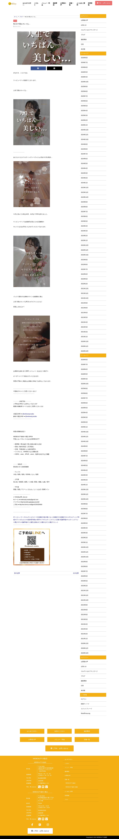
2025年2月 (84, 120)
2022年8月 (84, 264)
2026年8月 (84, 57)
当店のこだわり (59, 731)
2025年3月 (84, 115)
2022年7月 (84, 269)
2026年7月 (84, 62)
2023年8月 (84, 207)
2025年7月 (84, 96)
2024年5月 (84, 163)
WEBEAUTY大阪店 (40, 759)
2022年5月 (84, 279)
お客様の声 (63, 4)
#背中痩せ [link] (33, 519)
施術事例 (55, 4)
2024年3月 (84, 173)
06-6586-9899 (42, 778)
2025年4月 (84, 110)
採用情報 (90, 4)
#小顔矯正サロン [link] (63, 517)
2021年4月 (84, 322)
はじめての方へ (27, 4)
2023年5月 (84, 221)
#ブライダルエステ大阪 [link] (22, 519)
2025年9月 (84, 86)
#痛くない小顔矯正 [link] (52, 517)
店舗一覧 (71, 4)
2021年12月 (84, 288)
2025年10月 (84, 81)
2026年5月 (84, 72)
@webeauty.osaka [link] (28, 414)
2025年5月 (84, 106)
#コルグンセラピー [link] (30, 517)
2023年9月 (84, 202)
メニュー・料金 (46, 4)
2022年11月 (84, 250)
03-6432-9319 (42, 810)
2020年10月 (84, 351)
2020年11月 (84, 346)
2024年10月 (84, 139)
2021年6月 (84, 312)
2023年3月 (84, 231)
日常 (82, 44)
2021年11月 (84, 293)
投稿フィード (85, 704)
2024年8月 (84, 149)
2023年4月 (84, 226)
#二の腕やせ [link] (42, 522)
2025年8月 (84, 91)
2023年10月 (84, 197)
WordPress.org (85, 713)
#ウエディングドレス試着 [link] (51, 519)
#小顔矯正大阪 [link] (41, 517)
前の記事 (17, 573)
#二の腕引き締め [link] (32, 522)
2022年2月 (84, 283)
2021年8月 (84, 308)
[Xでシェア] (54, 68)
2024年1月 (84, 182)
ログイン (84, 699)
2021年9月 (84, 303)
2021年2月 (84, 332)
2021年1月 (84, 336)
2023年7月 (84, 211)
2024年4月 (84, 168)
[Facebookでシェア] (38, 68)
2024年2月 (84, 178)
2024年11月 (84, 134)
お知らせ (84, 25)
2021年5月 (84, 317)
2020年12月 (84, 341)
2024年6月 (84, 158)
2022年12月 (84, 245)
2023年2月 (84, 235)
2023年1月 (84, 240)
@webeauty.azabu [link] (31, 416)
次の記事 (76, 573)
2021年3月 (84, 327)
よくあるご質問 (81, 4)
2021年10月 (84, 298)
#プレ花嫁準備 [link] (22, 522)
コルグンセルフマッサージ (89, 30)
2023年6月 (84, 216)
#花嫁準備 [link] (63, 519)
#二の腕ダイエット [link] (52, 522)
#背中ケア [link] (40, 519)
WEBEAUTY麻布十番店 (72, 787)
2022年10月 (84, 255)
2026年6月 (84, 67)
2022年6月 (84, 274)
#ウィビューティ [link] (18, 517)
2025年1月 (84, 125)
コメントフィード (86, 708)
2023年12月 (84, 187)
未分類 (83, 49)
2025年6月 (84, 101)
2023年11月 (84, 192)
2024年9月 (84, 144)
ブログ (15, 20)
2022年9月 (84, 259)
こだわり (36, 4)
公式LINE (40, 780)
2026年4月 (84, 77)
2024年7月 (84, 154)
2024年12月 (84, 130)
